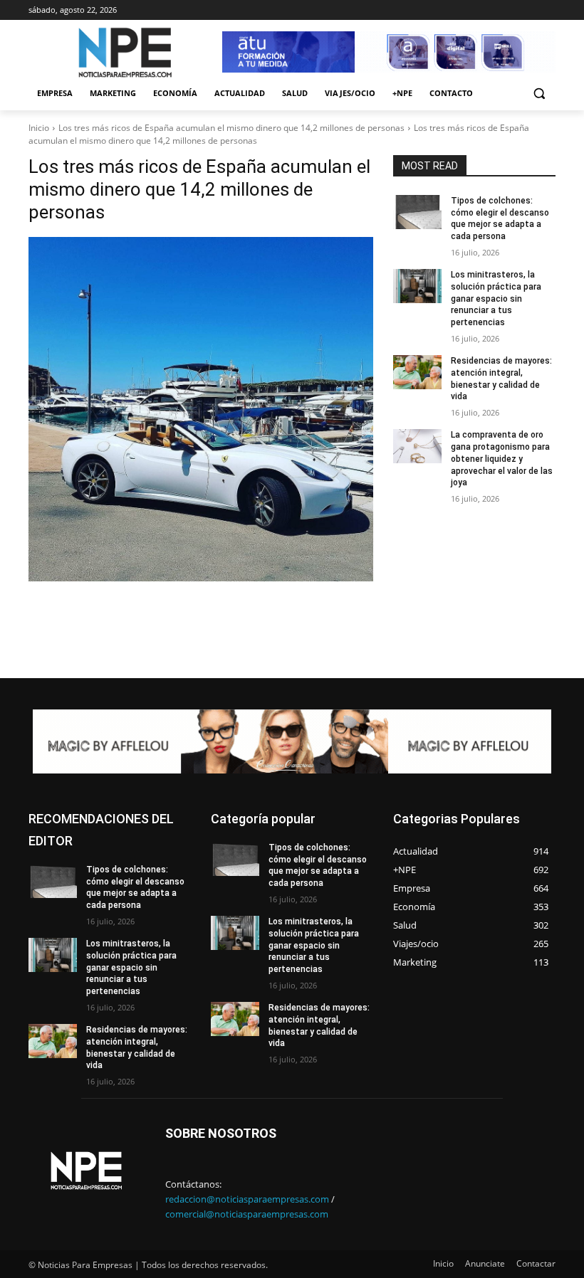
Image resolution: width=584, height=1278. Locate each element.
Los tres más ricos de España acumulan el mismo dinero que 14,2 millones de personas (231, 128)
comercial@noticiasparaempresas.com (246, 1214)
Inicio (38, 128)
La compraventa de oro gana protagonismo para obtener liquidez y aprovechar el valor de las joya (502, 458)
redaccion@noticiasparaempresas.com (247, 1199)
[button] (539, 93)
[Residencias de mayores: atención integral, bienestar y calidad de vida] (417, 372)
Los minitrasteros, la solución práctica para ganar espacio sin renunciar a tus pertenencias (496, 298)
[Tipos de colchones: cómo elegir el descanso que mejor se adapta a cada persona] (417, 212)
